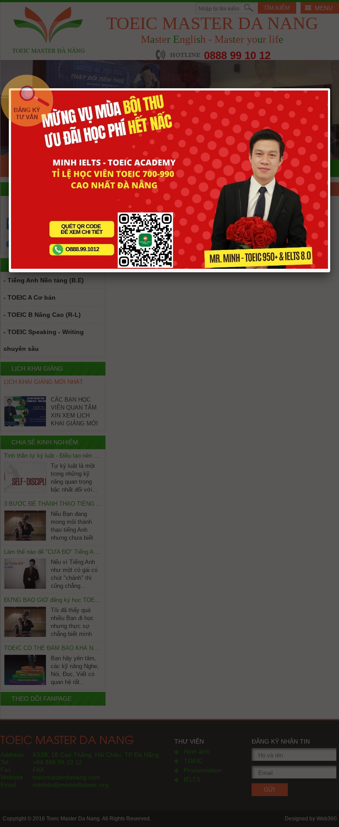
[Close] (322, 96)
